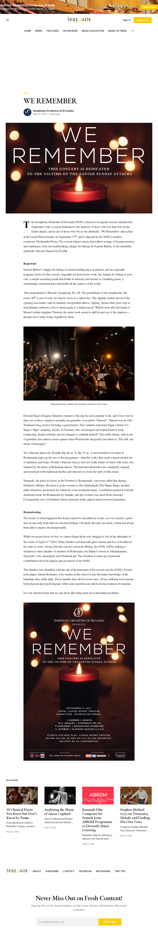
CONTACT (69, 871)
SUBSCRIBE (52, 871)
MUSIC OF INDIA (117, 30)
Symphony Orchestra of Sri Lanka (53, 110)
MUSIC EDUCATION (93, 30)
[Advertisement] (79, 58)
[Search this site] (7, 20)
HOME (27, 30)
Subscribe (142, 20)
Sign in (127, 20)
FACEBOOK (85, 871)
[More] (132, 30)
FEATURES (53, 30)
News (26, 93)
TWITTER (119, 871)
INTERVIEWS (70, 30)
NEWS (38, 30)
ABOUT (37, 871)
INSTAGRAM (103, 871)
